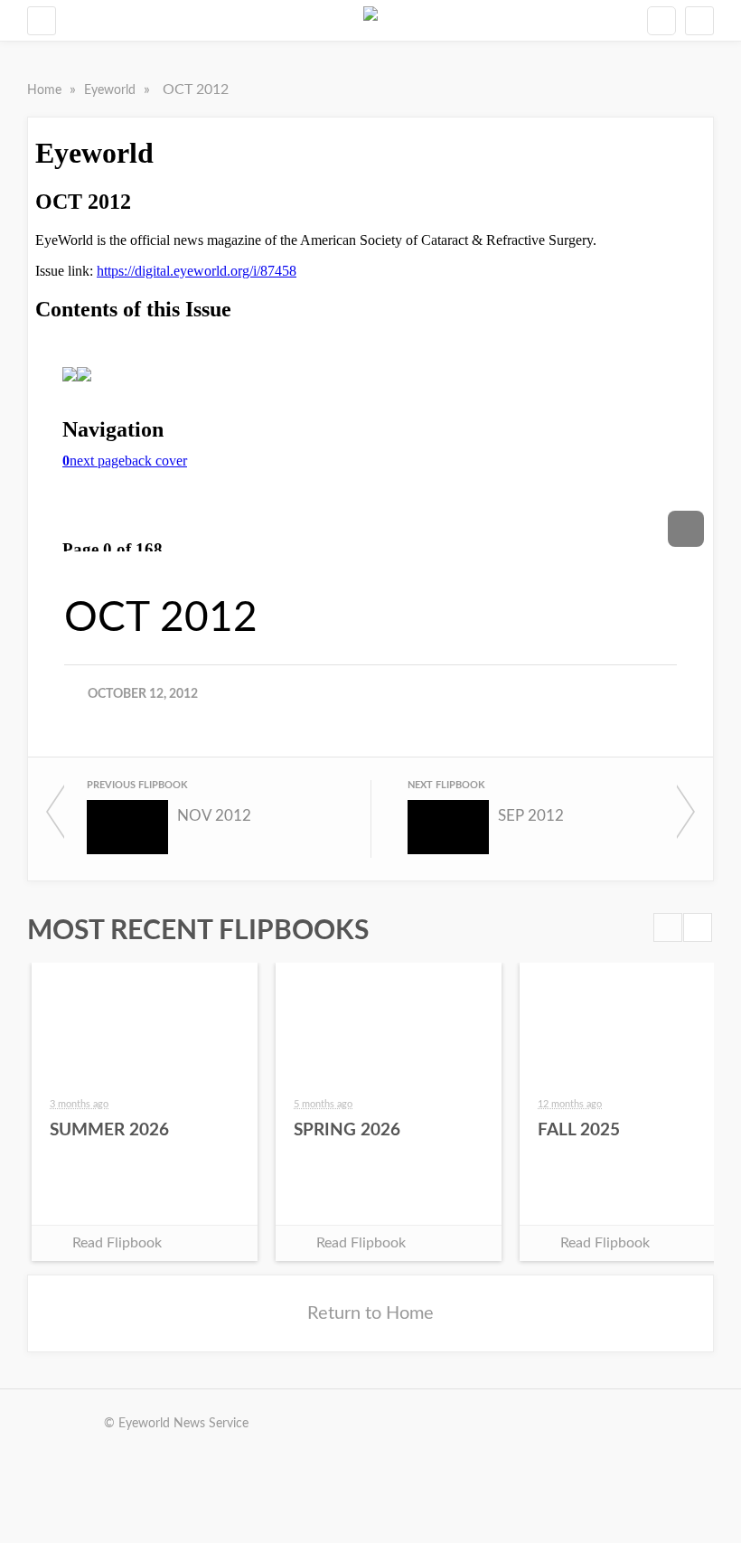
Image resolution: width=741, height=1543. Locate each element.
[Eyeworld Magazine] (370, 20)
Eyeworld (111, 90)
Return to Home (370, 1313)
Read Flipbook (117, 1243)
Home (46, 90)
